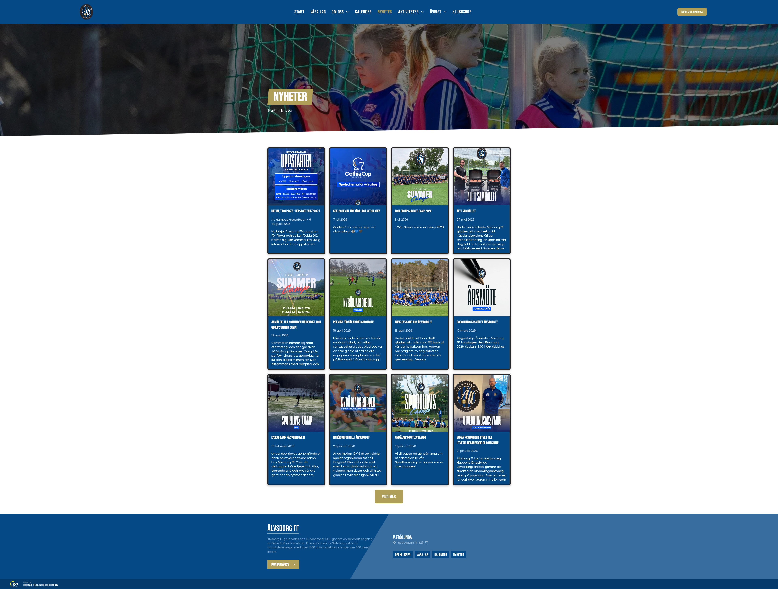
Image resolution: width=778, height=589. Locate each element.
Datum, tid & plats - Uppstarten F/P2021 (295, 211)
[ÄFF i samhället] (482, 176)
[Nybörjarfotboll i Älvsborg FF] (358, 403)
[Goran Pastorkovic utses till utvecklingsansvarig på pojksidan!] (482, 403)
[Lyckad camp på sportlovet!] (296, 403)
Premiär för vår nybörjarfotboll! (353, 322)
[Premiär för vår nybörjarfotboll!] (358, 287)
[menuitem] (302, 12)
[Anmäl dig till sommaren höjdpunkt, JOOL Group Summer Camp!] (296, 287)
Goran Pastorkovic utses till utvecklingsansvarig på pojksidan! (478, 440)
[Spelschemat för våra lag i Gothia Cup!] (358, 176)
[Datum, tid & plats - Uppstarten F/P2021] (296, 176)
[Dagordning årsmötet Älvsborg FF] (482, 287)
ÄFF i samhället (466, 211)
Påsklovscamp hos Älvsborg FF (413, 322)
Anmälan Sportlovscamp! (410, 437)
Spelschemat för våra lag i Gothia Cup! (356, 211)
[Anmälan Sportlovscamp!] (420, 403)
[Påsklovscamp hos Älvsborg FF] (420, 287)
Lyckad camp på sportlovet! (288, 437)
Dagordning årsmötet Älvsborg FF (477, 322)
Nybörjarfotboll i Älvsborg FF (351, 437)
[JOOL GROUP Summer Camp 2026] (420, 176)
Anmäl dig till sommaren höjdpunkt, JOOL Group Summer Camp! (296, 325)
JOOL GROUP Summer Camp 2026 (413, 211)
